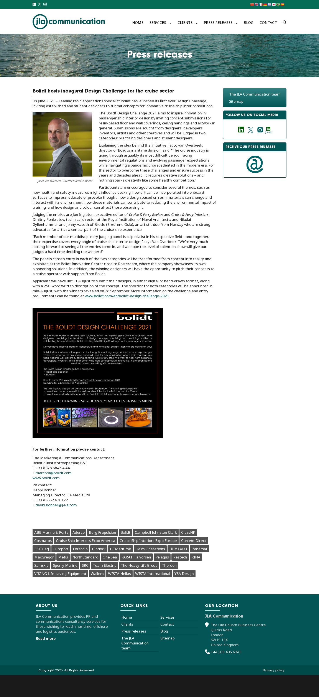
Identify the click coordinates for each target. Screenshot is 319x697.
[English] (256, 4)
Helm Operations (150, 548)
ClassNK (188, 532)
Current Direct (193, 540)
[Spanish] (282, 4)
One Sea (110, 557)
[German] (265, 4)
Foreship (80, 548)
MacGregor (44, 557)
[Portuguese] (278, 4)
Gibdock (99, 548)
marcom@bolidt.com (54, 472)
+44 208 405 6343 (226, 651)
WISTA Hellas (119, 573)
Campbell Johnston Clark (156, 532)
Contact (268, 22)
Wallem (97, 573)
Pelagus (162, 557)
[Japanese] (274, 4)
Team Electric (104, 565)
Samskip (41, 565)
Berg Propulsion (102, 532)
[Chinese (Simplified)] (252, 4)
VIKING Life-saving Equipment (60, 573)
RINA (195, 557)
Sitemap (236, 101)
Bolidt (125, 532)
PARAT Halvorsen (136, 557)
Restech (180, 557)
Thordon (169, 565)
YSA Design (184, 573)
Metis (63, 557)
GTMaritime (120, 548)
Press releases (218, 22)
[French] (261, 4)
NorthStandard (85, 557)
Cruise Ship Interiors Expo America (85, 540)
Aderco (78, 532)
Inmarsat (199, 548)
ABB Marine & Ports (51, 532)
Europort (61, 548)
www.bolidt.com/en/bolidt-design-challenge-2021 (127, 295)
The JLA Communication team (255, 94)
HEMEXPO (178, 548)
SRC (85, 565)
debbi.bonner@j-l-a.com (56, 504)
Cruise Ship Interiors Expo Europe (148, 540)
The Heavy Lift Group (139, 565)
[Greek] (269, 4)
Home (137, 22)
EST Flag (41, 548)
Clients (185, 22)
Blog (248, 22)
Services (158, 22)
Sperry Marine (65, 565)
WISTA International (152, 573)
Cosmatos (43, 540)
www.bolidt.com (46, 477)
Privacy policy (273, 670)
